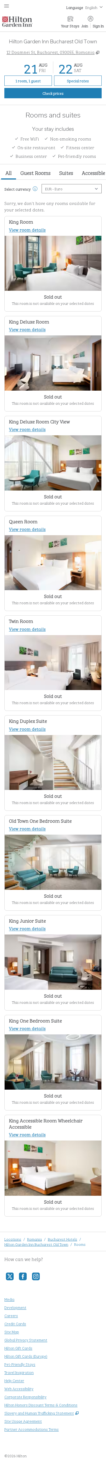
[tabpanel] (53, 700)
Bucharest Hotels (62, 1239)
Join (85, 25)
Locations (12, 1239)
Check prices (65, 93)
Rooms (80, 1244)
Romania (34, 1239)
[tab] (8, 172)
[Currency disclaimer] (35, 188)
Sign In (98, 25)
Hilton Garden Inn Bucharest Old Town (36, 1244)
